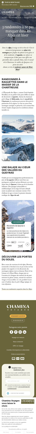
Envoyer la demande (29, 381)
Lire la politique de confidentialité (9, 426)
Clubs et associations (18, 354)
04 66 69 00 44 (18, 320)
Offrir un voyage (18, 346)
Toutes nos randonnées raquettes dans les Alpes (17, 289)
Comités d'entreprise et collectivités (18, 350)
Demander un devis (18, 316)
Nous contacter (18, 341)
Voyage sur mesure (18, 337)
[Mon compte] (29, 12)
